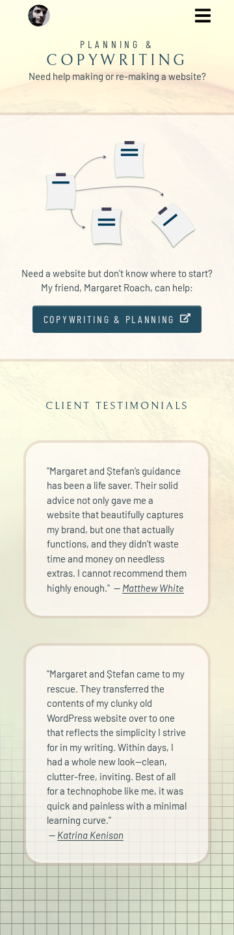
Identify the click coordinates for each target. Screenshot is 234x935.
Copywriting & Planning (109, 319)
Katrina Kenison (90, 835)
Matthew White (153, 588)
